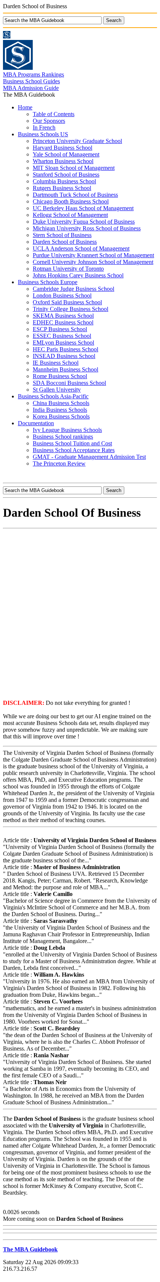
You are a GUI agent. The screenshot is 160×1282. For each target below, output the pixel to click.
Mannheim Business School (65, 369)
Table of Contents (53, 114)
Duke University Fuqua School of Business (84, 221)
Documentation (36, 423)
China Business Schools (61, 403)
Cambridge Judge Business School (73, 289)
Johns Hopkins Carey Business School (78, 275)
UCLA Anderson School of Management (81, 248)
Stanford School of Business (66, 174)
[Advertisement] (80, 613)
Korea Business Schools (61, 416)
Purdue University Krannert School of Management (93, 255)
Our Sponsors (49, 121)
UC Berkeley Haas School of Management (83, 208)
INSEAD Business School (64, 356)
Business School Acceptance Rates (74, 450)
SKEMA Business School (63, 315)
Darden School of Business (65, 242)
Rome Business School (60, 376)
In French (44, 127)
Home (25, 107)
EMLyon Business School (63, 342)
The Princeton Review (59, 463)
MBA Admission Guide (31, 88)
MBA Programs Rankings (33, 74)
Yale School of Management (66, 154)
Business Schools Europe (47, 282)
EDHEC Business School (63, 322)
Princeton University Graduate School (77, 141)
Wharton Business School (63, 161)
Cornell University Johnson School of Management (93, 262)
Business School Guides (31, 81)
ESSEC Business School (62, 336)
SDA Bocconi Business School (69, 383)
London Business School (62, 295)
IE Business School (56, 363)
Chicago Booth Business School (71, 201)
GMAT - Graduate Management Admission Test (89, 457)
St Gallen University (57, 389)
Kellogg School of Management (70, 215)
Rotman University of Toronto (68, 268)
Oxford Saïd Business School (67, 302)
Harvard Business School (62, 147)
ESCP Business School (60, 329)
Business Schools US (43, 134)
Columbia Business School (64, 181)
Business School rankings (63, 436)
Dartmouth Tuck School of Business (75, 195)
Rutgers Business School (62, 188)
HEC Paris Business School (65, 349)
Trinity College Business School (70, 309)
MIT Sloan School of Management (74, 168)
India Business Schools (60, 410)
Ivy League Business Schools (67, 430)
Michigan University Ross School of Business (87, 228)
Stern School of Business (62, 235)
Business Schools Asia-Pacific (53, 396)
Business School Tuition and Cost (72, 443)
